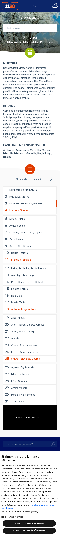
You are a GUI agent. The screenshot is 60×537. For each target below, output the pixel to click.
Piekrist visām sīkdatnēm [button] (29, 523)
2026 (38, 179)
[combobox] (30, 28)
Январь (22, 179)
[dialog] (30, 494)
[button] (30, 511)
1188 (10, 6)
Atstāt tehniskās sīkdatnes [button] (29, 530)
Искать (53, 444)
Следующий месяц (51, 178)
